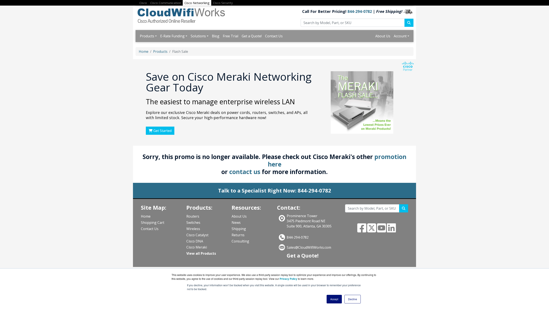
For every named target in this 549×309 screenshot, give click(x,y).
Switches (193, 222)
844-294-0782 (359, 11)
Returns (238, 235)
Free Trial (230, 36)
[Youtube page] (381, 230)
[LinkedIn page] (391, 230)
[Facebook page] (361, 230)
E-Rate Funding (172, 36)
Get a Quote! (252, 36)
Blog (215, 36)
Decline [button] (352, 299)
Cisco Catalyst (197, 235)
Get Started (162, 130)
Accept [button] (334, 299)
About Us (382, 36)
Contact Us (274, 36)
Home (143, 51)
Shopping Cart (152, 222)
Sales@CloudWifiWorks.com (309, 247)
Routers (192, 216)
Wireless (193, 228)
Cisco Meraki (196, 247)
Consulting (240, 241)
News (236, 222)
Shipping (239, 228)
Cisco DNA (194, 241)
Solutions (198, 36)
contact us (244, 172)
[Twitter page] (371, 230)
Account (400, 36)
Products (147, 36)
